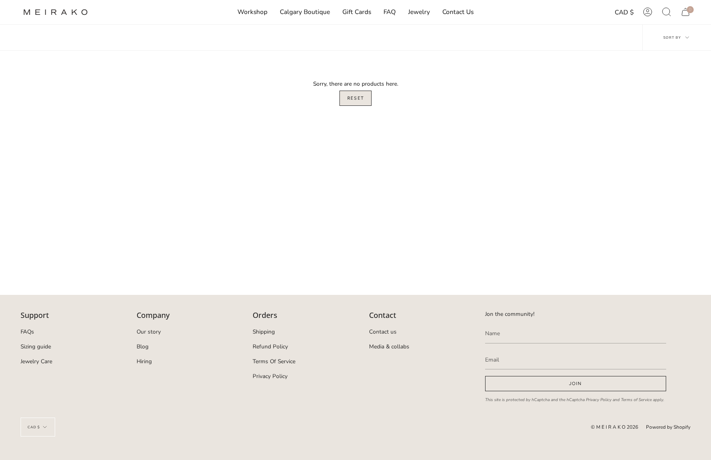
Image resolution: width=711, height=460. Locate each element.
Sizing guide (36, 346)
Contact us (383, 332)
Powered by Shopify (668, 427)
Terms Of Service (274, 361)
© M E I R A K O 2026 (614, 427)
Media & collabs (389, 346)
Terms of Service (636, 400)
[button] (419, 12)
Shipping (264, 332)
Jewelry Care (36, 361)
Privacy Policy (270, 376)
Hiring (144, 361)
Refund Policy (270, 346)
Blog (143, 346)
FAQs (27, 332)
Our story (149, 332)
